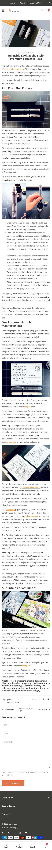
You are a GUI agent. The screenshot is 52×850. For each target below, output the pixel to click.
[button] (47, 10)
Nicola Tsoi (7, 681)
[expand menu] (3, 10)
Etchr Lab (13, 824)
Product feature (13, 702)
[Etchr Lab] (14, 10)
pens (9, 699)
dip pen (27, 406)
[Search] (42, 10)
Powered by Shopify (10, 827)
